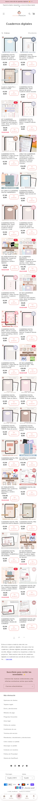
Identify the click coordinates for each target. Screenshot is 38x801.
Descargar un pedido (10, 745)
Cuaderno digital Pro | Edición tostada (8, 87)
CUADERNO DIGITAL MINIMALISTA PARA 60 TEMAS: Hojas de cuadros (27, 396)
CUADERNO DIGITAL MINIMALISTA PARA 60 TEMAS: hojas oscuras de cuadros (27, 193)
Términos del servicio (10, 733)
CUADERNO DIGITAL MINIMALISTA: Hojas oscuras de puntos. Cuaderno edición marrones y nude (8, 226)
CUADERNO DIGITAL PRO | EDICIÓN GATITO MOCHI (10, 522)
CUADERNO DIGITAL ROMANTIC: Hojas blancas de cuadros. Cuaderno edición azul (28, 57)
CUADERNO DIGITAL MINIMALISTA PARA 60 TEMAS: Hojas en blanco (9, 396)
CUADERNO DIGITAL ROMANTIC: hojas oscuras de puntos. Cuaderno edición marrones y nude (9, 156)
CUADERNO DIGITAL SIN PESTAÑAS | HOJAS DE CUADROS (27, 620)
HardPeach (15, 791)
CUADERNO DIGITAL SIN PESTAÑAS (27, 487)
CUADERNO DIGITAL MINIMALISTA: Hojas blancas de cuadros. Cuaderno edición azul (8, 57)
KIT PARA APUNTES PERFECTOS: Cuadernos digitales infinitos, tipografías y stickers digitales (9, 490)
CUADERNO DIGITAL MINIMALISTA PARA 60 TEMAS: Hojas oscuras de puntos (27, 428)
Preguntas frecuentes (10, 717)
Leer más (9, 659)
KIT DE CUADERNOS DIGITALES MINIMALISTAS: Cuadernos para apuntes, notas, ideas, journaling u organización (27, 296)
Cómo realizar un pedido (11, 741)
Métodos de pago (9, 712)
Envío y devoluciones (10, 708)
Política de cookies (10, 725)
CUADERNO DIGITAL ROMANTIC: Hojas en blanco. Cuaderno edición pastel (27, 121)
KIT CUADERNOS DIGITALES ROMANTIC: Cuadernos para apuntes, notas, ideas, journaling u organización (9, 122)
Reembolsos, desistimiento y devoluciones (17, 737)
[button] (4, 14)
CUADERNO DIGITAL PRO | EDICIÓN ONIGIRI (27, 522)
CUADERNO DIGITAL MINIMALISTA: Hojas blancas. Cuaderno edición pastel (27, 331)
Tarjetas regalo (8, 704)
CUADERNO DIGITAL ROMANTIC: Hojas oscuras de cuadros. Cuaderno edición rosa (10, 295)
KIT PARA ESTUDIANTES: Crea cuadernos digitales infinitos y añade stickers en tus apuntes (9, 588)
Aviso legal (7, 721)
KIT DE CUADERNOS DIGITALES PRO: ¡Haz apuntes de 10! (26, 364)
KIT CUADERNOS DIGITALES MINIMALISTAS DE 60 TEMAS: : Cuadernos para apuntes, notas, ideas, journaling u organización (27, 260)
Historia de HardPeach (11, 758)
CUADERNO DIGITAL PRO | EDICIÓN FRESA (9, 458)
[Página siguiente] (24, 637)
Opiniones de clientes (10, 700)
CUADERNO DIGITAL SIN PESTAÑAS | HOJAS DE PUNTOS (27, 587)
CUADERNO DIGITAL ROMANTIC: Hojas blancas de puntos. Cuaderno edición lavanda (10, 365)
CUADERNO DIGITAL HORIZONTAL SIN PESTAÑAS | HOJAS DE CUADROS (9, 621)
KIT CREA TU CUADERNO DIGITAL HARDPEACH (9, 191)
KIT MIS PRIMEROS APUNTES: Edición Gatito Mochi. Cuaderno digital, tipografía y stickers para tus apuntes (27, 554)
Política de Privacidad (10, 754)
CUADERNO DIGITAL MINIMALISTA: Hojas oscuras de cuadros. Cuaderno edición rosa (26, 225)
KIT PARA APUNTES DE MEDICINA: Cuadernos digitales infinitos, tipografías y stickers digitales (8, 260)
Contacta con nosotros (11, 750)
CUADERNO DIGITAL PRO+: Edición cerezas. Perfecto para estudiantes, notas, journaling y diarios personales (9, 332)
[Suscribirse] (32, 686)
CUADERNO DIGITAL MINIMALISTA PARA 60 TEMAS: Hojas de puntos (9, 427)
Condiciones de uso (10, 729)
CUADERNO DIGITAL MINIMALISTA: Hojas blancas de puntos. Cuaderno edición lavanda (27, 89)
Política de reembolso (24, 791)
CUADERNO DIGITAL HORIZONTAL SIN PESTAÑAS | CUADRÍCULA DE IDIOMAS (10, 553)
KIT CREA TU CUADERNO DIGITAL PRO (27, 458)
